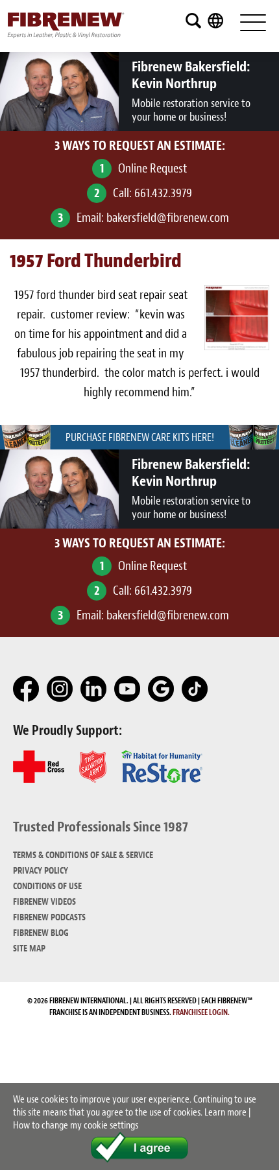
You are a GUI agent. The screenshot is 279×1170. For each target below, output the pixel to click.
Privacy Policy (40, 870)
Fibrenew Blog (41, 932)
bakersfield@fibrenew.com (167, 217)
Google (161, 689)
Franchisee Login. (201, 1012)
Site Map (29, 948)
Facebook (26, 689)
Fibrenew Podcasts (49, 917)
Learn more (225, 1112)
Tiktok (195, 689)
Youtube (127, 689)
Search (193, 21)
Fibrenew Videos (44, 901)
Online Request (152, 168)
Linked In (94, 689)
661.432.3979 (163, 193)
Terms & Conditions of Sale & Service (83, 855)
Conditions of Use (47, 886)
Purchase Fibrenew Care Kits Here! (140, 437)
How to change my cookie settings (75, 1125)
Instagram (60, 689)
